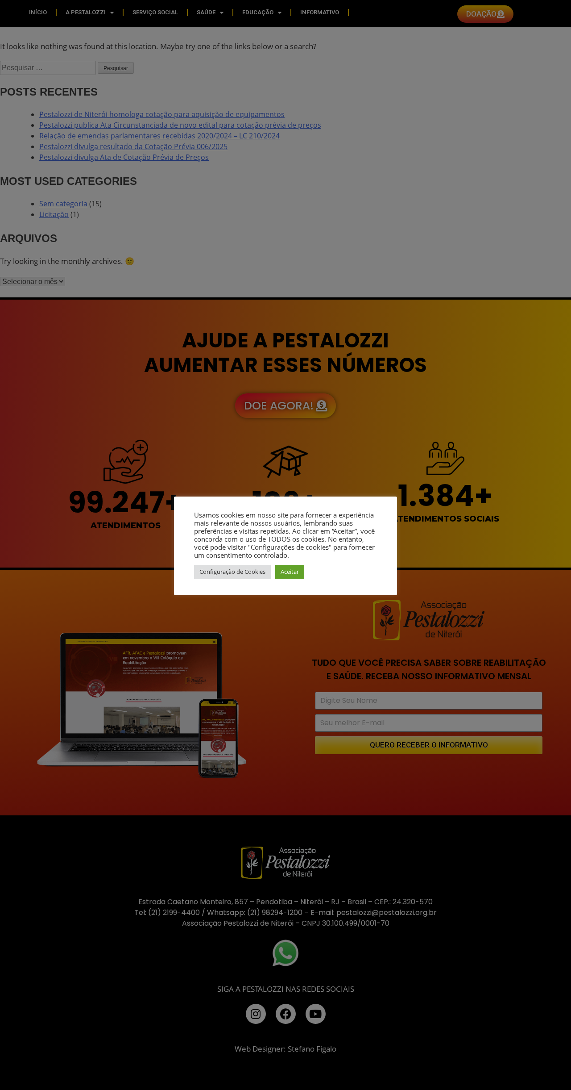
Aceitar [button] (290, 572)
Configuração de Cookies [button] (232, 572)
